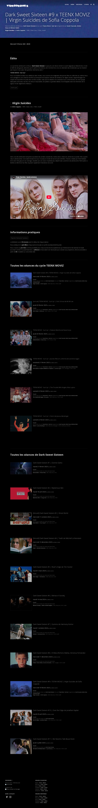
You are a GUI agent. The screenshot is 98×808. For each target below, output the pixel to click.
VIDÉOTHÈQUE (79, 4)
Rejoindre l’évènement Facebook (19, 238)
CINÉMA (72, 4)
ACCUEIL (67, 4)
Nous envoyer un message (13, 789)
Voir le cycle (14, 87)
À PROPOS (86, 4)
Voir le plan (9, 784)
